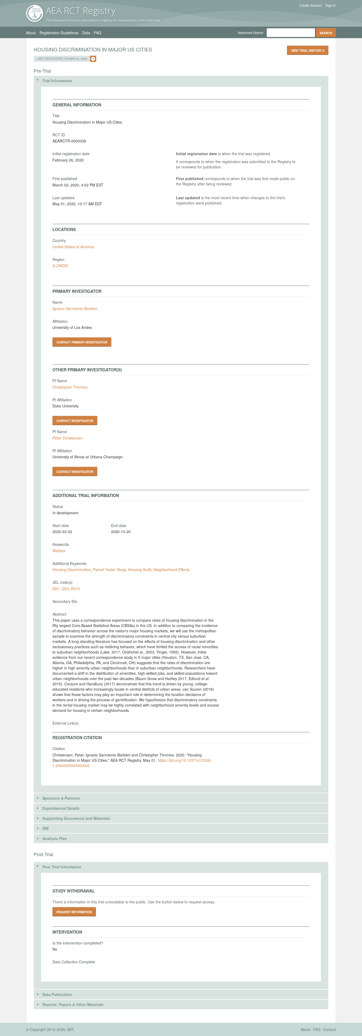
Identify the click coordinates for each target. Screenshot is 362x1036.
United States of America (73, 246)
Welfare (58, 550)
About (31, 32)
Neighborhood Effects (171, 569)
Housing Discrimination (71, 569)
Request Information (74, 912)
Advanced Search (250, 32)
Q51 (56, 588)
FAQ (97, 32)
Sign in (330, 5)
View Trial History (307, 50)
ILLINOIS (60, 265)
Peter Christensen (67, 438)
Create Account (310, 5)
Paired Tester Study (109, 569)
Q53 (65, 588)
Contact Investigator (74, 421)
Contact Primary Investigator (81, 342)
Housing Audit (139, 569)
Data (86, 32)
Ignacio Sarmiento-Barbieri (74, 308)
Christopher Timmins (69, 387)
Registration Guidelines (58, 32)
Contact (329, 1029)
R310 (75, 588)
